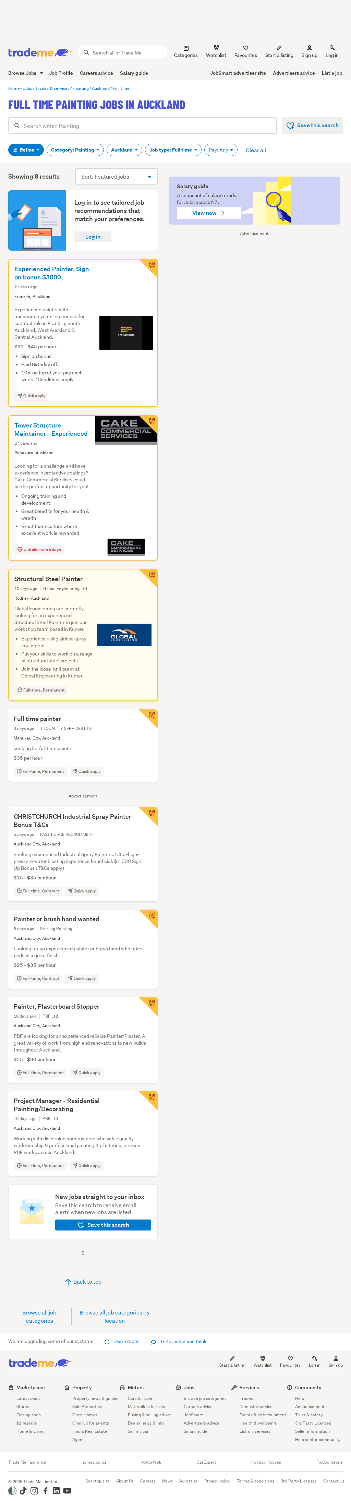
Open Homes (84, 1415)
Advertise (188, 1481)
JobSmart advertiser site (238, 73)
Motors (136, 1387)
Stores (22, 1406)
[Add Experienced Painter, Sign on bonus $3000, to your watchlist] (148, 268)
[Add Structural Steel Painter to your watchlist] (148, 578)
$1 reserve (26, 1423)
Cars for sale (140, 1398)
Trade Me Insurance (27, 1462)
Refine (27, 149)
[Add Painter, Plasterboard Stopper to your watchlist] (148, 1006)
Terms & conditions (255, 1481)
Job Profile (61, 73)
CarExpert (206, 1462)
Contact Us (333, 1481)
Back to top (87, 1281)
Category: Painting (73, 149)
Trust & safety (309, 1415)
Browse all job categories (39, 1316)
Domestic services (257, 1406)
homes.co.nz (94, 1462)
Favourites (290, 1365)
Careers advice (96, 73)
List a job (332, 73)
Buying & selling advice (150, 1415)
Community (308, 1387)
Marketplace (30, 1387)
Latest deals (28, 1398)
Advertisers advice (294, 73)
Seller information (312, 1431)
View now (205, 213)
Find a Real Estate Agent (89, 1435)
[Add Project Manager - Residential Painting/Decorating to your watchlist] (148, 1100)
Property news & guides (95, 1398)
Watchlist (263, 1365)
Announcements (311, 1406)
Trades (246, 1398)
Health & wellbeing (258, 1423)
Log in (332, 55)
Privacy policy (217, 1481)
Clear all (256, 150)
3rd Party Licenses (313, 1423)
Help (299, 1398)
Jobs (189, 1387)
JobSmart (193, 1415)
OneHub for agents (90, 1423)
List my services (255, 1431)
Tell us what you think (183, 1341)
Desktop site (97, 1481)
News (167, 1481)
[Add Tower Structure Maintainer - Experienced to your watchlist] (148, 424)
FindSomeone (329, 1462)
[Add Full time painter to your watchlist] (148, 719)
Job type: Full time (171, 149)
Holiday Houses (266, 1462)
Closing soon (28, 1415)
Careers (148, 1481)
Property (82, 1387)
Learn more (126, 1341)
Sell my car (138, 1431)
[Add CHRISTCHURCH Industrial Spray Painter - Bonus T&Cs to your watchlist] (148, 816)
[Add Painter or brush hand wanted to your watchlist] (148, 919)
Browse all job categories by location (114, 1316)
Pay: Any (219, 150)
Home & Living (30, 1431)
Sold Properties (87, 1406)
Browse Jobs (22, 73)
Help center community (317, 1439)
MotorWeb (151, 1462)
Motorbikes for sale (146, 1406)
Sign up (309, 55)
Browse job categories (205, 1398)
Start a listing (232, 1365)
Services (249, 1387)
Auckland (122, 149)
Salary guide (134, 73)
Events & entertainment (263, 1415)
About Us (125, 1481)
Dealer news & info (146, 1423)
